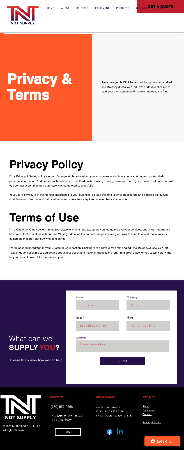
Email (79, 317)
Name (79, 297)
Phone (130, 317)
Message (81, 337)
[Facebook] (109, 432)
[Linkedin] (120, 432)
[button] (102, 8)
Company (132, 297)
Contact (146, 414)
